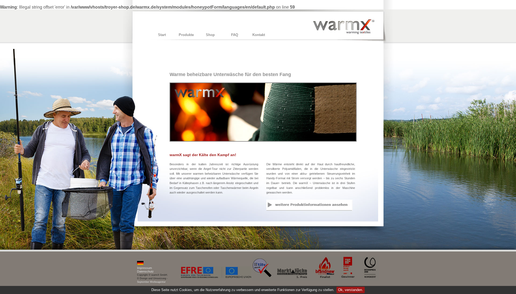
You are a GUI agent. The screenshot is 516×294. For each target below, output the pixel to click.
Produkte (186, 35)
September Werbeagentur (151, 282)
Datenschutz (145, 271)
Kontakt (258, 35)
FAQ (234, 35)
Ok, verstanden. (350, 290)
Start (162, 35)
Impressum (144, 268)
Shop (210, 35)
